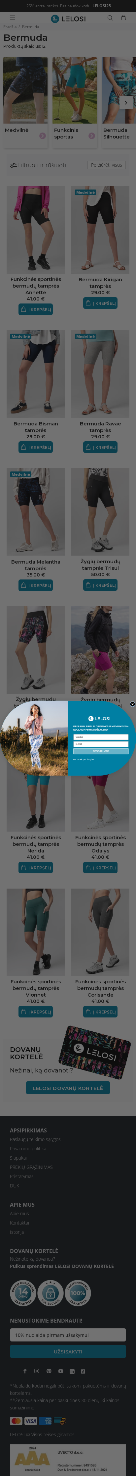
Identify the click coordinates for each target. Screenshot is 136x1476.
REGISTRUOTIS (101, 751)
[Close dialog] (132, 703)
